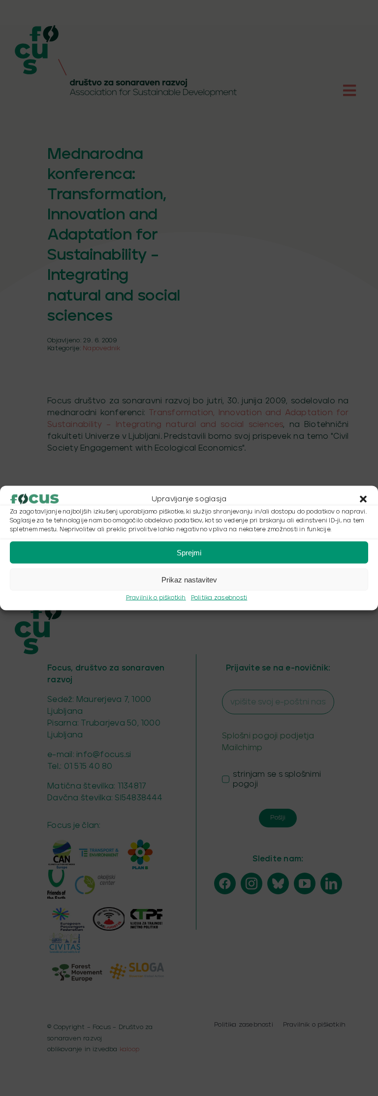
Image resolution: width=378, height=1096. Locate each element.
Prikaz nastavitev (189, 579)
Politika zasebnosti (219, 598)
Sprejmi (189, 552)
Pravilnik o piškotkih (156, 598)
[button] (363, 499)
